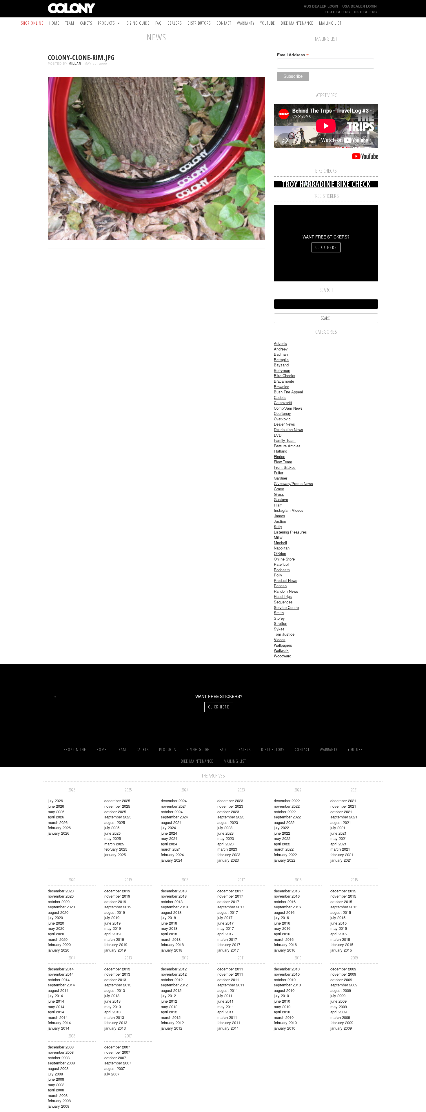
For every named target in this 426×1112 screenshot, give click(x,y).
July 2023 (224, 827)
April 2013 (112, 1012)
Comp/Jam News (288, 408)
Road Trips (283, 596)
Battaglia (281, 359)
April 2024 (169, 844)
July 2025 (111, 827)
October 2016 (285, 901)
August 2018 (171, 912)
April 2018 (169, 933)
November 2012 (174, 974)
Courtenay (282, 413)
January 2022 (284, 860)
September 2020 (61, 907)
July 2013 (111, 995)
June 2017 (225, 923)
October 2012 (172, 979)
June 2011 (225, 1001)
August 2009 (340, 990)
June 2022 (282, 833)
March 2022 (284, 849)
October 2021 (341, 811)
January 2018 (171, 950)
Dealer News (284, 424)
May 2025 (112, 838)
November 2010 (287, 974)
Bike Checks (284, 375)
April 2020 (56, 933)
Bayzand (281, 365)
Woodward (282, 656)
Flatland (280, 451)
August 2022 (284, 822)
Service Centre (286, 607)
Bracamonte (284, 381)
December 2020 (61, 891)
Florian (279, 456)
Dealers (175, 23)
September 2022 (287, 817)
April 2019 (112, 933)
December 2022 (287, 800)
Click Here (326, 247)
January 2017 (228, 950)
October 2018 (172, 901)
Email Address (293, 55)
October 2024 (172, 811)
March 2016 (284, 939)
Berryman (282, 370)
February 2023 (228, 854)
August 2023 (227, 822)
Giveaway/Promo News (293, 483)
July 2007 (111, 1074)
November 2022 (287, 806)
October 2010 (285, 979)
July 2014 (55, 995)
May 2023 (225, 838)
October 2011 (228, 979)
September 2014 (61, 985)
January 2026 (58, 833)
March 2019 (114, 939)
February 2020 (59, 944)
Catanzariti (283, 402)
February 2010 (285, 1022)
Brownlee (281, 386)
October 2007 (115, 1057)
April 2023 (225, 844)
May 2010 (282, 1006)
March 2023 (227, 849)
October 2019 (115, 901)
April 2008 (56, 1090)
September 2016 (287, 907)
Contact (223, 23)
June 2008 (56, 1079)
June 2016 (282, 923)
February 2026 (59, 827)
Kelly (278, 526)
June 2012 (169, 1001)
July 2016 (281, 917)
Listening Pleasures (290, 532)
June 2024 (169, 833)
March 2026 (58, 822)
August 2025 (114, 822)
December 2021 (343, 800)
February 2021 (341, 854)
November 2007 (117, 1052)
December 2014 (61, 969)
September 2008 (61, 1063)
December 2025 (117, 800)
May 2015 (338, 928)
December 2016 (287, 891)
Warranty (245, 23)
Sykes (279, 629)
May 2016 (282, 928)
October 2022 (285, 811)
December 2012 (174, 969)
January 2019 (115, 950)
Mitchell (280, 542)
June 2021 (338, 833)
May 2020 (56, 928)
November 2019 (117, 896)
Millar (75, 64)
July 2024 (168, 827)
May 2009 (338, 1006)
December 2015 (343, 891)
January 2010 (284, 1028)
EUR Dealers (337, 12)
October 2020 (59, 901)
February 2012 (172, 1022)
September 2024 (174, 817)
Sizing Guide (138, 23)
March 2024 (171, 849)
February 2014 (59, 1022)
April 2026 (56, 817)
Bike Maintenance (297, 23)
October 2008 (59, 1057)
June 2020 (56, 923)
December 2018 (174, 891)
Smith (279, 612)
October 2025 (115, 811)
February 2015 (341, 944)
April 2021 (338, 844)
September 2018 (174, 907)
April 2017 (225, 933)
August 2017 (227, 912)
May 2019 (112, 928)
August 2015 (340, 912)
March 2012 (171, 1017)
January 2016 (284, 950)
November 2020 (61, 896)
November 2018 (174, 896)
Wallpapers (283, 645)
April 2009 (338, 1012)
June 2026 (56, 806)
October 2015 (341, 901)
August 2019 (114, 912)
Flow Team (283, 461)
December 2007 (117, 1047)
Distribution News (288, 429)
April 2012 (169, 1012)
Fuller (278, 472)
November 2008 (61, 1052)
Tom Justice (284, 634)
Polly (278, 575)
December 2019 (117, 891)
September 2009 (343, 985)
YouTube (267, 23)
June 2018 (169, 923)
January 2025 (115, 854)
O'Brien (280, 553)
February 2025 (115, 849)
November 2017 (230, 896)
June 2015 (338, 923)
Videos (279, 639)
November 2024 (174, 806)
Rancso (280, 585)
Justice (280, 521)
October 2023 (228, 811)
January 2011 (228, 1028)
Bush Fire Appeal (288, 392)
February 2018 (172, 944)
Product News (285, 580)
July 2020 (55, 917)
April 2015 (338, 933)
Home (54, 23)
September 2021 (343, 817)
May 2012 (169, 1006)
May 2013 (112, 1006)
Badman (281, 354)
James (279, 515)
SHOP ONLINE (32, 23)
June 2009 (338, 1001)
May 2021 (338, 838)
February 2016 (285, 944)
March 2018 (171, 939)
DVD (277, 435)
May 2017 (225, 928)
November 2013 (117, 974)
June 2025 (112, 833)
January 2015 (341, 950)
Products (106, 23)
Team (69, 23)
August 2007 (114, 1068)
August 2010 (284, 990)
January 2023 (228, 860)
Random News (286, 591)
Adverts (280, 343)
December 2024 (174, 800)
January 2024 (171, 860)
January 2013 (115, 1028)
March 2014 (58, 1017)
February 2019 (115, 944)
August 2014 (58, 990)
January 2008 (58, 1106)
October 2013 (115, 979)
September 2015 (343, 907)
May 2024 (169, 838)
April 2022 (282, 844)
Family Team (285, 440)
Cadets (86, 23)
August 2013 (114, 990)
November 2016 (287, 896)
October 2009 (341, 979)
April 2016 (282, 933)
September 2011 (230, 985)
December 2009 (343, 969)
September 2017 (230, 907)
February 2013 (115, 1022)
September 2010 (287, 985)
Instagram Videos (288, 510)
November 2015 (343, 896)
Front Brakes (285, 467)
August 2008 (58, 1068)
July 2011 (224, 995)
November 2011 (230, 974)
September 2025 (117, 817)
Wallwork (281, 650)
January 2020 (58, 950)
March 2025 (114, 844)
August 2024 (171, 822)
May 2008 (56, 1084)
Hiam (278, 505)
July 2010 (281, 995)
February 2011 (228, 1022)
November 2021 (343, 806)
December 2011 (230, 969)
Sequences (283, 602)
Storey (279, 618)
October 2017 (228, 901)
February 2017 (228, 944)
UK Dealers (365, 12)
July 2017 (224, 917)
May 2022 (282, 838)
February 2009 (341, 1022)
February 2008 (59, 1100)
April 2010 (282, 1012)
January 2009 (341, 1028)
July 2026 (55, 800)
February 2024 (172, 854)
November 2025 (117, 806)
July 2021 (337, 827)
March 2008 (58, 1095)
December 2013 (117, 969)
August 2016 (284, 912)
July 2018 (168, 917)
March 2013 (114, 1017)
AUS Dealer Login (321, 6)
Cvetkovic (282, 419)
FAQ (158, 23)
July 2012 (168, 995)
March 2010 (284, 1017)
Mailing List (330, 23)
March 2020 (58, 939)
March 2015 (340, 939)
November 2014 (61, 974)
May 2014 (56, 1006)
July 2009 (337, 995)
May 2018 (169, 928)
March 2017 (227, 939)
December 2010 (287, 969)
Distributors (199, 23)
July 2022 (281, 827)
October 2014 (59, 979)
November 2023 (230, 806)
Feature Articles (287, 446)
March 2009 (340, 1017)
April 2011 (225, 1012)
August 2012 (171, 990)
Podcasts (282, 569)
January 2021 (341, 860)
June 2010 (282, 1001)
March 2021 (340, 849)
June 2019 (112, 923)
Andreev (281, 349)
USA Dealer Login (359, 6)
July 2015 (337, 917)
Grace (279, 488)
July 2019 (111, 917)
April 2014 (56, 1012)
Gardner (280, 478)
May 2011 (225, 1006)
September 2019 (117, 907)
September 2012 (174, 985)
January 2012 (171, 1028)
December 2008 (61, 1047)
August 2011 (227, 990)
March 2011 (227, 1017)
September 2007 (117, 1063)
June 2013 (112, 1001)
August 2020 (58, 912)
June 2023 (225, 833)
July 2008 (55, 1074)
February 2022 (285, 854)
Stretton (280, 623)
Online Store (284, 559)
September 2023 (230, 817)
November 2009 (343, 974)
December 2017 (230, 891)
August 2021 (340, 822)
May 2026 (56, 811)
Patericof (281, 564)
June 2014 (56, 1001)
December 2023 (230, 800)
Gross (279, 494)
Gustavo (281, 499)
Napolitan (282, 548)
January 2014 (58, 1028)
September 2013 (117, 985)
